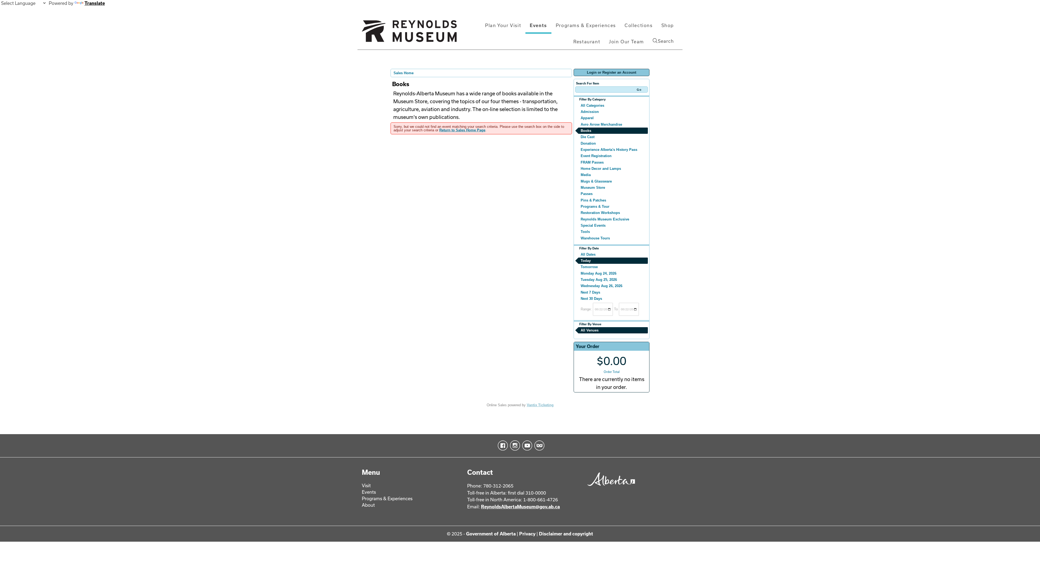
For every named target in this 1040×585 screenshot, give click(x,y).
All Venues (590, 330)
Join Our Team (626, 41)
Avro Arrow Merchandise (601, 124)
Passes (587, 194)
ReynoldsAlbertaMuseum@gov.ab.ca (520, 506)
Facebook (502, 445)
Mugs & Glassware (596, 181)
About (368, 505)
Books (586, 131)
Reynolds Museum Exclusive (605, 219)
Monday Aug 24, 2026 (598, 273)
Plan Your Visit (503, 25)
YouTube (526, 445)
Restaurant (586, 41)
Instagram (514, 445)
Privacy (527, 533)
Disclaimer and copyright (566, 533)
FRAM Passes (592, 162)
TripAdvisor (538, 445)
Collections (639, 25)
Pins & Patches (593, 200)
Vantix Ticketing (540, 405)
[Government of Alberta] (610, 487)
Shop (667, 25)
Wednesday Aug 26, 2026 (601, 286)
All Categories (592, 105)
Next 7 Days (590, 292)
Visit (366, 485)
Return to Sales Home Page (462, 130)
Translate (94, 3)
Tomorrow (589, 267)
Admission (590, 112)
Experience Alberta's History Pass (609, 150)
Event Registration (596, 156)
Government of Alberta (491, 533)
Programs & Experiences (586, 25)
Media (586, 175)
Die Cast (587, 137)
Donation (588, 143)
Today (586, 261)
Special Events (593, 225)
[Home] (409, 33)
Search (666, 41)
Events (538, 25)
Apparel (587, 118)
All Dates (588, 254)
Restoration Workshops (600, 213)
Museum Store (593, 188)
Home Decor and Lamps (601, 169)
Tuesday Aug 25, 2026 (599, 280)
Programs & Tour (595, 206)
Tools (585, 232)
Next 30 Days (591, 299)
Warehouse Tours (595, 238)
